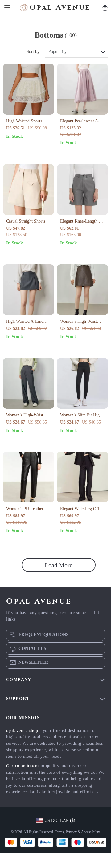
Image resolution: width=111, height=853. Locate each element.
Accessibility (90, 832)
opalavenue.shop (22, 730)
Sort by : (34, 51)
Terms (59, 832)
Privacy (71, 832)
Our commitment (22, 766)
